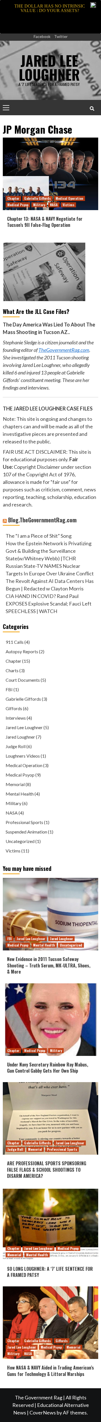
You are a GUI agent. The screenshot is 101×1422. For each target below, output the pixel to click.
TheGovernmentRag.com (63, 350)
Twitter (61, 36)
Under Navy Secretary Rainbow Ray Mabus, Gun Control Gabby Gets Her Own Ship (47, 1067)
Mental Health (20, 793)
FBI (9, 689)
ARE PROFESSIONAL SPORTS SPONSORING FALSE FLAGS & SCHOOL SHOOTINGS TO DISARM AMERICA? (46, 1169)
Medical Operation (69, 198)
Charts (12, 670)
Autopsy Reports (22, 651)
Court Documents (23, 680)
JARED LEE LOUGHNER (49, 67)
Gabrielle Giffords (37, 198)
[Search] (91, 108)
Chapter (13, 198)
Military (39, 204)
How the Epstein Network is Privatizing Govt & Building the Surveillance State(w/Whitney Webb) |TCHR (48, 550)
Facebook (42, 36)
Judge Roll (16, 746)
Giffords (14, 708)
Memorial (15, 784)
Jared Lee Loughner (24, 727)
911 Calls (15, 642)
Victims (68, 204)
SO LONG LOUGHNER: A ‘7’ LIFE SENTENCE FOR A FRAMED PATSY (50, 1271)
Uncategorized (20, 841)
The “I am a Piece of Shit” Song (39, 536)
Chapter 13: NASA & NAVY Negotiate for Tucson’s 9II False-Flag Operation (44, 221)
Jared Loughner (20, 736)
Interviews (16, 717)
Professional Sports (24, 822)
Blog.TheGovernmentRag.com (42, 520)
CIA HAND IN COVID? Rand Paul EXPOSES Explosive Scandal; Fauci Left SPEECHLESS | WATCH (48, 603)
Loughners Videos (23, 755)
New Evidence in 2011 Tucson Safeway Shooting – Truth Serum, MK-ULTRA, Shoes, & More (48, 965)
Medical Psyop (17, 204)
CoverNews (42, 1412)
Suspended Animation (26, 831)
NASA (54, 204)
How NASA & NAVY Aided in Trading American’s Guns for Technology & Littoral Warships (50, 1370)
